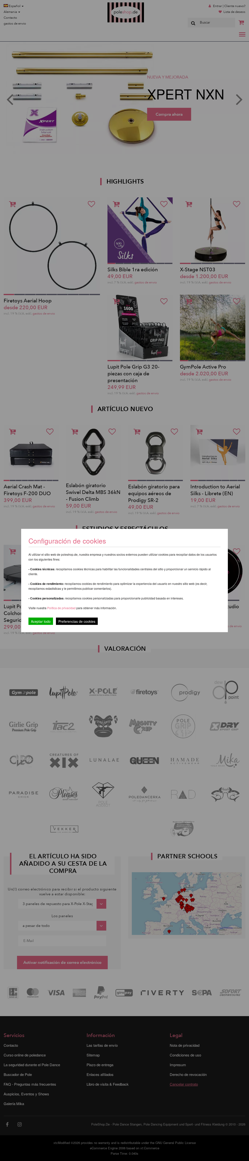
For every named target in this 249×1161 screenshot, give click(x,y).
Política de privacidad (61, 608)
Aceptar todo (41, 621)
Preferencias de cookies (76, 621)
